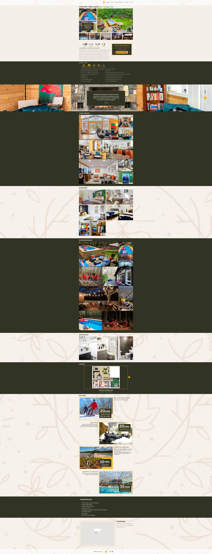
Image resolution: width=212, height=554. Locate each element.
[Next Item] (131, 20)
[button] (107, 2)
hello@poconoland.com (98, 551)
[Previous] (7, 98)
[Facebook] (112, 551)
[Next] (205, 98)
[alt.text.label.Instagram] (110, 551)
